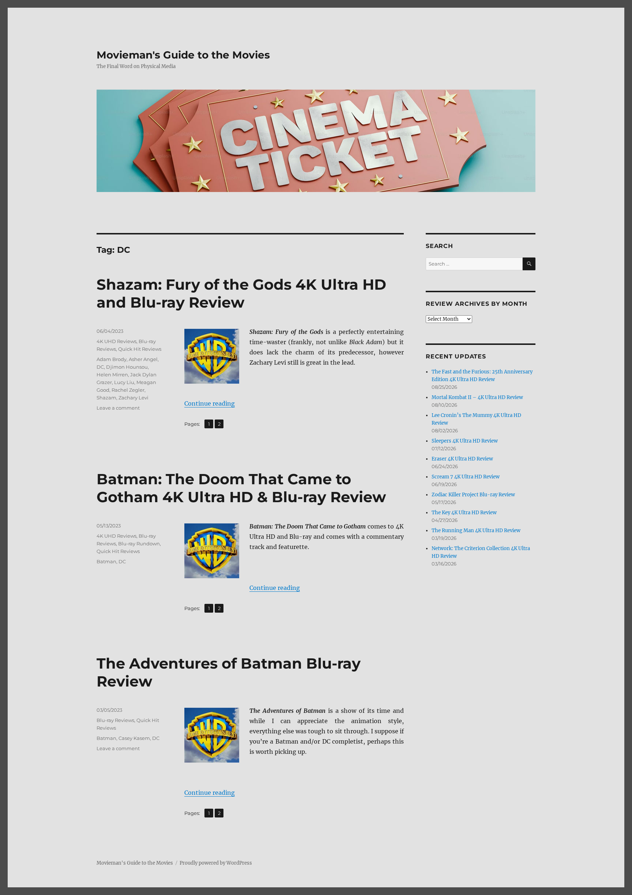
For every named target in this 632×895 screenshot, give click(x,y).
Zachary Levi (133, 398)
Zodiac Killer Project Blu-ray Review (473, 495)
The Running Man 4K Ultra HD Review (476, 530)
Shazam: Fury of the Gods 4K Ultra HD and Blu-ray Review (241, 293)
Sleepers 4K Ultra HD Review (465, 441)
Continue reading (209, 403)
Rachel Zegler (128, 390)
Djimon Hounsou (127, 367)
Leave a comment (118, 408)
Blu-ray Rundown (139, 543)
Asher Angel (143, 359)
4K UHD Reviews (116, 341)
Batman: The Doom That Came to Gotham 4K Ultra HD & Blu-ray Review (241, 488)
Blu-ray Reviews (115, 720)
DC (100, 367)
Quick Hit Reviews (139, 349)
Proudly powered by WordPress (216, 863)
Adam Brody (112, 359)
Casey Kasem (134, 738)
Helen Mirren (112, 374)
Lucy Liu (124, 382)
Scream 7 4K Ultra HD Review (466, 477)
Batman (106, 561)
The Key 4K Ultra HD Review (464, 512)
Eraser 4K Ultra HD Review (462, 459)
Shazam (106, 398)
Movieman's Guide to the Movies (183, 55)
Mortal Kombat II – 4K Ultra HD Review (477, 397)
